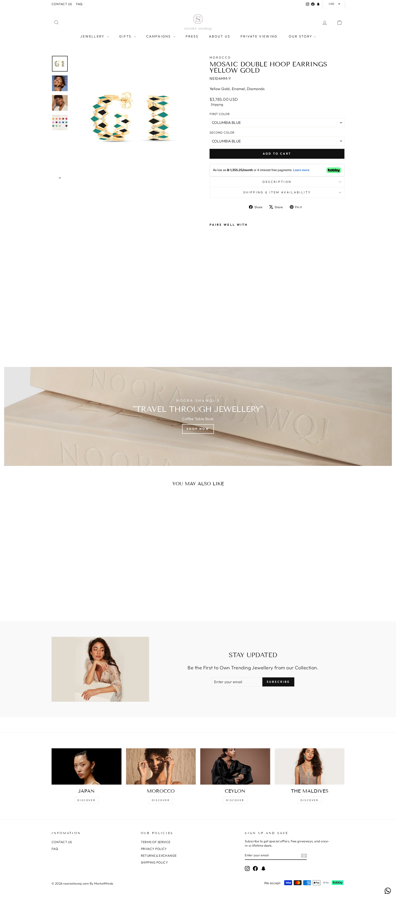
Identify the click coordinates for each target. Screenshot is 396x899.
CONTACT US (62, 4)
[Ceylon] (235, 766)
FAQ (79, 4)
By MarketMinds (101, 883)
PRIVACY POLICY (154, 849)
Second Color (222, 132)
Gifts (126, 36)
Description (277, 182)
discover (161, 800)
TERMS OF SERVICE (156, 842)
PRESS (192, 36)
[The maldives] (310, 766)
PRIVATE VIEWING (258, 36)
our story (301, 36)
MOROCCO (220, 57)
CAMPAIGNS (159, 36)
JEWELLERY (93, 36)
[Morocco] (161, 766)
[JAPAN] (86, 766)
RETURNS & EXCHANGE (159, 856)
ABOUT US (219, 36)
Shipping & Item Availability (277, 192)
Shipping (217, 104)
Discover (86, 800)
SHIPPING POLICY (154, 862)
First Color (220, 114)
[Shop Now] (198, 416)
